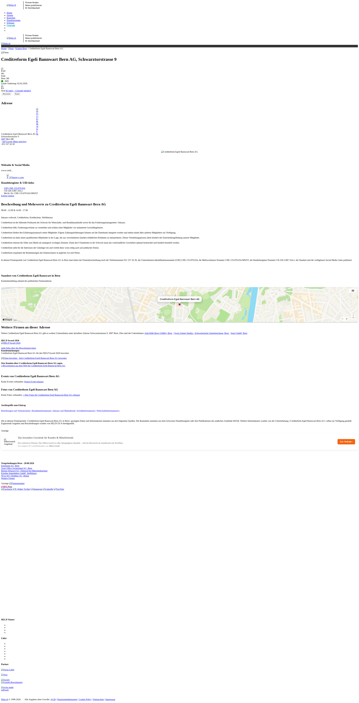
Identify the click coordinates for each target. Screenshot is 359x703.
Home (9, 13)
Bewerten (6, 94)
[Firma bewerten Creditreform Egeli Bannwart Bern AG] (9, 358)
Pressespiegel (13, 649)
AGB (53, 699)
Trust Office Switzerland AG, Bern (16, 468)
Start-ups (11, 630)
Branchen (11, 18)
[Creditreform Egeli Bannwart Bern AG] (10, 343)
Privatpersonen (13, 632)
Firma (11, 48)
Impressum (110, 699)
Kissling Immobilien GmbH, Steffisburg (19, 473)
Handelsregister (13, 20)
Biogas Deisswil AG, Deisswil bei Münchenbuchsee (24, 471)
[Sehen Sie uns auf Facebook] (6, 489)
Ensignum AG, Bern (10, 466)
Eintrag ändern (7, 196)
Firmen (10, 15)
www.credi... (7, 170)
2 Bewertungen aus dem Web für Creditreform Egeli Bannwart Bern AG (33, 366)
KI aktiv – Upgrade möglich (18, 91)
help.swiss (5, 694)
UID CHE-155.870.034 (14, 188)
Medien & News (14, 643)
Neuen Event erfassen (33, 381)
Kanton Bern (21, 48)
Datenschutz (98, 699)
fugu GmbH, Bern (239, 333)
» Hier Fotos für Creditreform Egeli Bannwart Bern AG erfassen (51, 395)
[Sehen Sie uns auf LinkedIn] (48, 489)
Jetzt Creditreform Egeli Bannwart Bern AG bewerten (43, 358)
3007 (3, 139)
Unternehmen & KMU (17, 625)
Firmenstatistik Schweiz (17, 656)
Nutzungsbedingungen (67, 699)
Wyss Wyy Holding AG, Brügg (15, 476)
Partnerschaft (12, 651)
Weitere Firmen (8, 478)
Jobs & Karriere (14, 646)
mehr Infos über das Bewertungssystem (18, 348)
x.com (21, 177)
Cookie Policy (85, 699)
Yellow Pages (13, 654)
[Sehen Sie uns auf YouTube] (59, 489)
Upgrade (11, 25)
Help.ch (4, 699)
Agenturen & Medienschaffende (21, 627)
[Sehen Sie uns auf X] (22, 489)
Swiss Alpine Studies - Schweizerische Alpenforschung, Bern (201, 333)
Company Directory (15, 659)
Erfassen (10, 23)
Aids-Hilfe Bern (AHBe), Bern (158, 333)
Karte (17, 94)
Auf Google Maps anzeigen (14, 141)
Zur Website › (346, 441)
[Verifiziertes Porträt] (37, 134)
